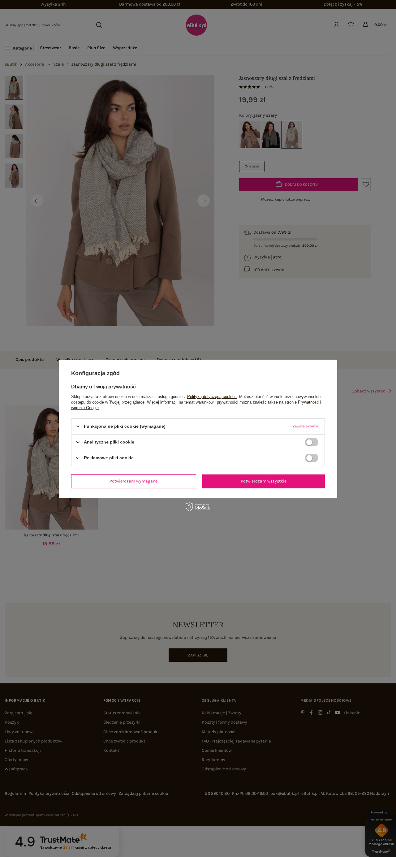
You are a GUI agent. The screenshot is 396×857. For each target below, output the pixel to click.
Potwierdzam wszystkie (263, 481)
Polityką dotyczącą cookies (212, 396)
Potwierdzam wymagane (133, 481)
